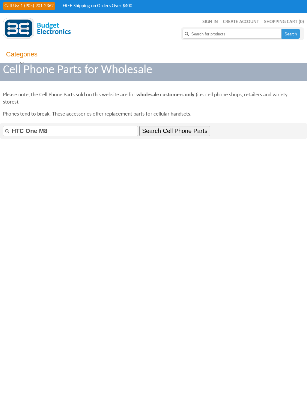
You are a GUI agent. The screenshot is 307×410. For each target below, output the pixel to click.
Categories (21, 54)
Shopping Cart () (284, 22)
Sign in (210, 22)
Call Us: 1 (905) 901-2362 (29, 6)
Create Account (241, 22)
